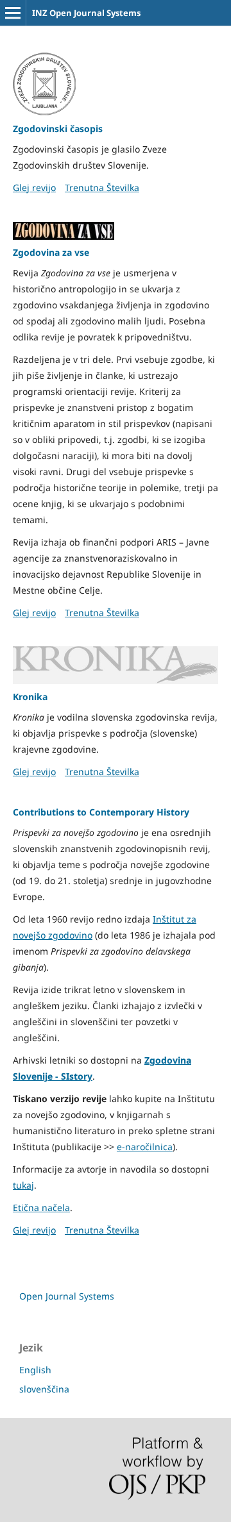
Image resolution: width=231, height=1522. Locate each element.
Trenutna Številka (102, 187)
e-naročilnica (145, 1147)
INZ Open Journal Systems (86, 13)
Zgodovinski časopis (58, 128)
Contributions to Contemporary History (101, 812)
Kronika (30, 696)
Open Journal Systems (66, 1296)
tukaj (23, 1185)
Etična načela (41, 1207)
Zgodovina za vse (51, 252)
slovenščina (44, 1389)
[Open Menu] (13, 13)
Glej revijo (34, 187)
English (35, 1370)
